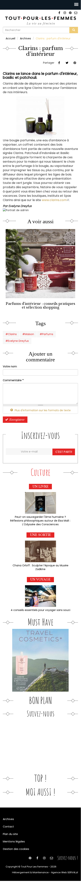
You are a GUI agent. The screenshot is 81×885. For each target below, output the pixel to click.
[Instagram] (64, 12)
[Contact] (75, 12)
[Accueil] (40, 20)
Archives (25, 38)
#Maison (28, 334)
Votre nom (10, 366)
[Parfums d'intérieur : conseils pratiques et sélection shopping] (40, 263)
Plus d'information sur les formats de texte (42, 410)
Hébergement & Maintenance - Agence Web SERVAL (45, 872)
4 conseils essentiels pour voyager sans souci (40, 610)
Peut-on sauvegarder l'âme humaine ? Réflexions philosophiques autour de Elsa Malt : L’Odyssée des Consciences (40, 520)
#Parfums (46, 334)
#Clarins (11, 334)
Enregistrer (16, 419)
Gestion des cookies (16, 849)
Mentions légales (14, 841)
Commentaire (13, 380)
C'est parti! (63, 452)
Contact (8, 826)
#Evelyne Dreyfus (17, 341)
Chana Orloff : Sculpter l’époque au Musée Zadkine (40, 567)
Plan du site (10, 834)
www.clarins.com (55, 200)
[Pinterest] (70, 12)
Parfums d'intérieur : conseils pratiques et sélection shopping (40, 305)
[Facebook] (59, 12)
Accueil (10, 38)
